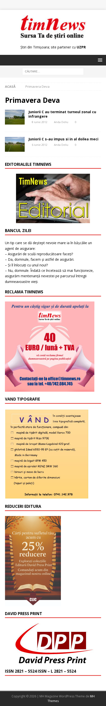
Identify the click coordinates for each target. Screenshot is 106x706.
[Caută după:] (53, 71)
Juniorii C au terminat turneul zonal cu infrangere (62, 114)
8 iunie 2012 (39, 122)
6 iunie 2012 (39, 145)
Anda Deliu (61, 122)
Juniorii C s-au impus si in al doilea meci (63, 139)
